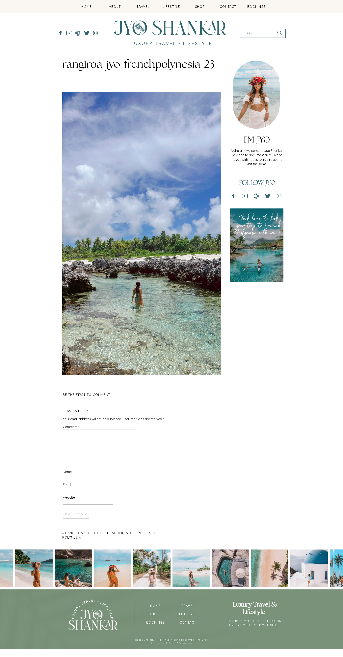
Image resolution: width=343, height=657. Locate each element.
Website (69, 497)
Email (67, 485)
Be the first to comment (86, 395)
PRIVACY (203, 640)
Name (68, 472)
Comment (71, 427)
